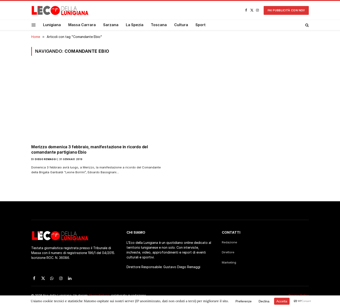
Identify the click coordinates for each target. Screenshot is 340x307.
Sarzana (110, 24)
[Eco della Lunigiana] (60, 10)
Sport (200, 24)
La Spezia (134, 24)
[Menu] (34, 25)
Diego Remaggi (45, 159)
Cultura (181, 24)
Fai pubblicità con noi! (286, 10)
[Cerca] (306, 25)
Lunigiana (52, 24)
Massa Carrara (82, 24)
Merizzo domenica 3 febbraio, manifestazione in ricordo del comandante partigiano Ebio (89, 150)
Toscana (159, 24)
